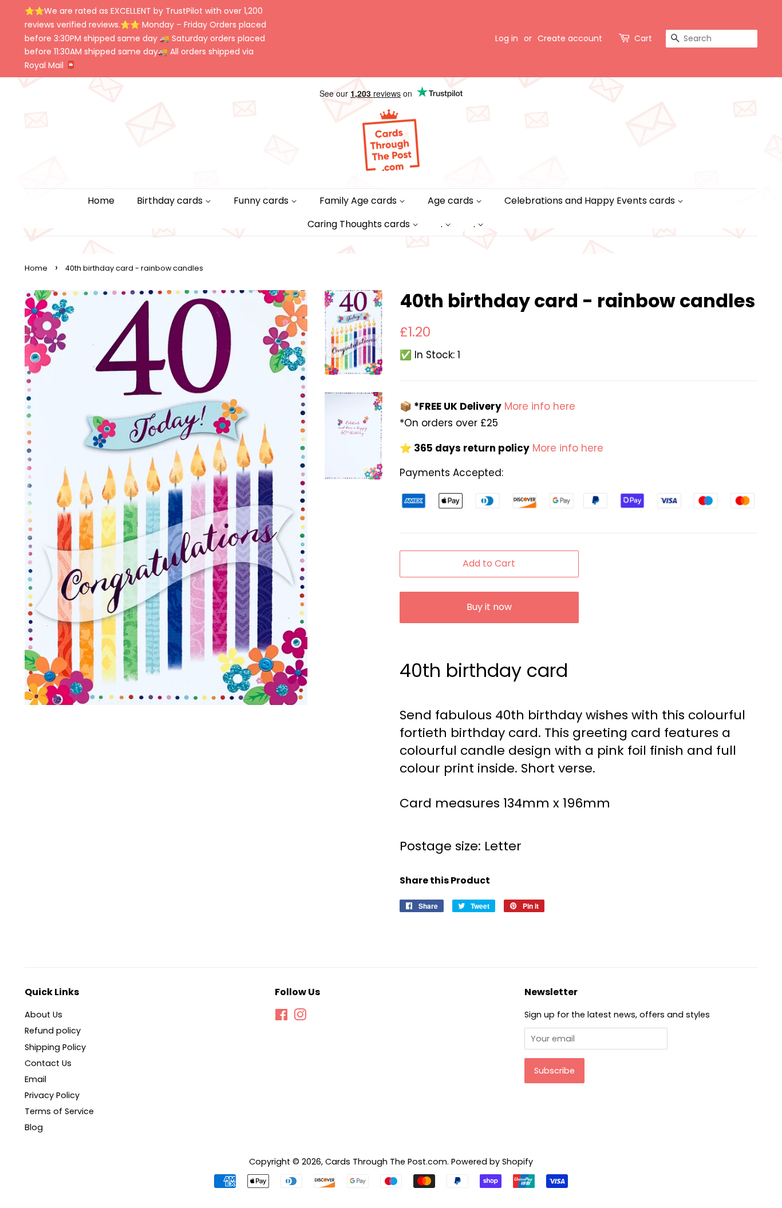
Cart (643, 38)
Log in (506, 38)
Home (101, 200)
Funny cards (262, 200)
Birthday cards (171, 200)
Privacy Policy (52, 1095)
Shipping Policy (55, 1047)
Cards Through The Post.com (386, 1161)
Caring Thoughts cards (359, 224)
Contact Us (48, 1063)
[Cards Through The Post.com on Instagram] (300, 1017)
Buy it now (489, 606)
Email (35, 1079)
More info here (538, 406)
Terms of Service (59, 1111)
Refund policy (53, 1030)
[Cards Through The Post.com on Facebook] (281, 1017)
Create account (570, 38)
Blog (34, 1127)
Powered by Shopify (492, 1161)
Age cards (452, 200)
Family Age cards (359, 200)
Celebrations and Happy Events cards (590, 200)
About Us (43, 1014)
